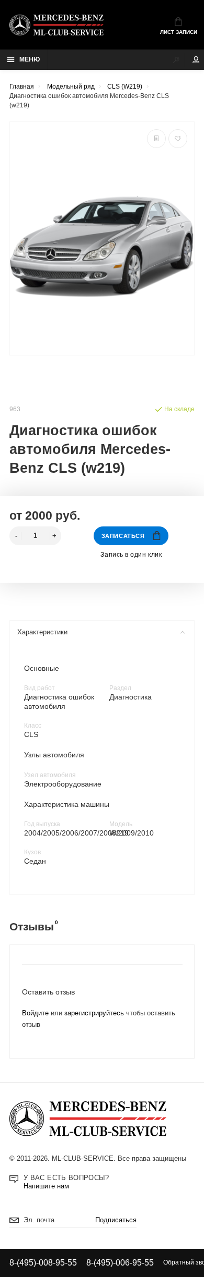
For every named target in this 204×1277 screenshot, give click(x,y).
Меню (29, 59)
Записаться (122, 536)
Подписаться (116, 1220)
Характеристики (42, 632)
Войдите (35, 1013)
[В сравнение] (156, 138)
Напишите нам (46, 1186)
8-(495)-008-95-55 (43, 1262)
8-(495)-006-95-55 (120, 1262)
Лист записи (178, 32)
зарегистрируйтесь (94, 1013)
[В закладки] (177, 138)
